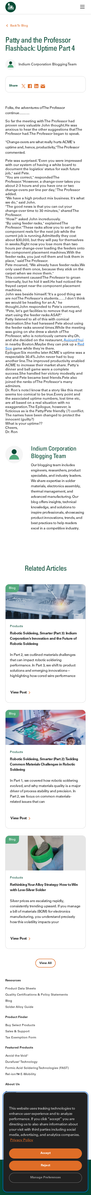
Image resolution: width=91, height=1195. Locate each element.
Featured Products (19, 1047)
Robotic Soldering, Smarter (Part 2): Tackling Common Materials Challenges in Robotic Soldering (44, 765)
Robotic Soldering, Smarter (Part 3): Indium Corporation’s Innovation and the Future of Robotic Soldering (43, 639)
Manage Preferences (45, 1177)
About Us (12, 1084)
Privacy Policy (21, 1140)
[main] (45, 484)
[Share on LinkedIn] (36, 86)
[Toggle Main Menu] (82, 7)
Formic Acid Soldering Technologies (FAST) (37, 1068)
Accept (45, 1153)
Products (16, 626)
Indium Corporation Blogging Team (48, 64)
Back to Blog (19, 25)
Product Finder (16, 1017)
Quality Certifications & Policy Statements (36, 994)
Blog (12, 588)
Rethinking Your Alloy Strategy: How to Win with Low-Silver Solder (44, 887)
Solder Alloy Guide (19, 1007)
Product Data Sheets (20, 988)
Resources (13, 980)
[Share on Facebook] (30, 86)
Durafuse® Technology (21, 1062)
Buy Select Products (20, 1025)
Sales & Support (17, 1031)
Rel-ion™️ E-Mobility (20, 1074)
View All (45, 963)
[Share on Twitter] (24, 86)
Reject (45, 1165)
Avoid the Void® (16, 1056)
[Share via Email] (43, 86)
